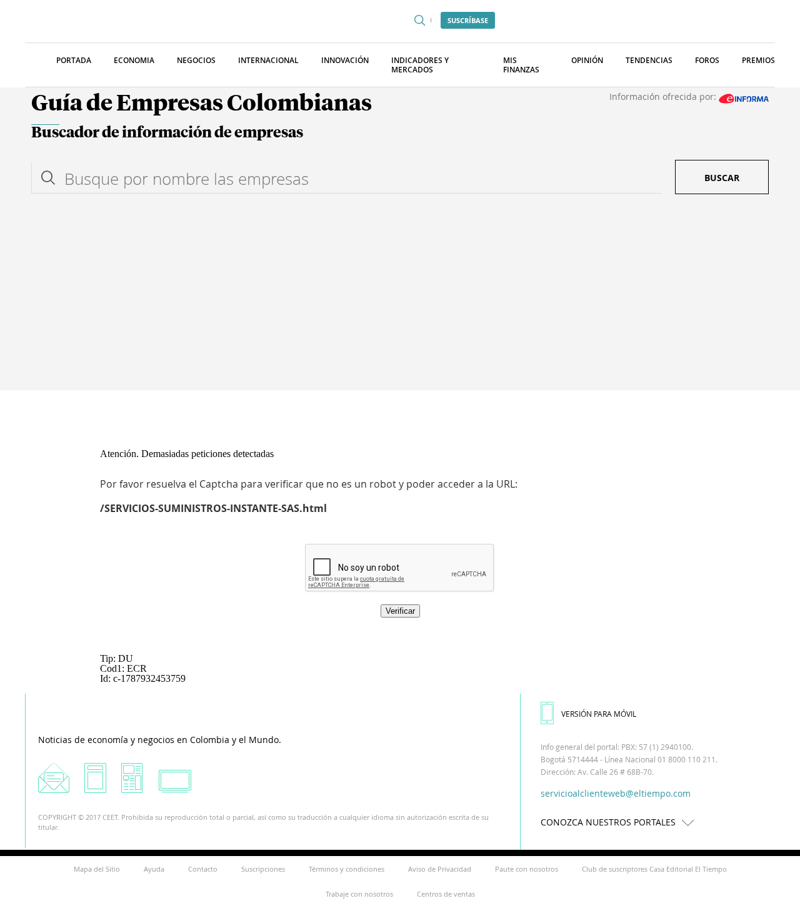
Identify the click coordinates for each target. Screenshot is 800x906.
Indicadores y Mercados (420, 65)
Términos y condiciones (346, 869)
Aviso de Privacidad (439, 869)
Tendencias (649, 60)
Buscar (721, 178)
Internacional (268, 60)
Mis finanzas (521, 65)
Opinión (587, 60)
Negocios (196, 60)
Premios (758, 60)
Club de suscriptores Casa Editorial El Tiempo (654, 869)
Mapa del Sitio (97, 869)
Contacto (203, 869)
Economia (134, 60)
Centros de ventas (446, 894)
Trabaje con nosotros (359, 894)
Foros (707, 60)
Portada (73, 60)
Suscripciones (263, 869)
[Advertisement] (400, 296)
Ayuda (154, 869)
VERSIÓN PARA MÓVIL (598, 714)
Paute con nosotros (526, 869)
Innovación (345, 60)
